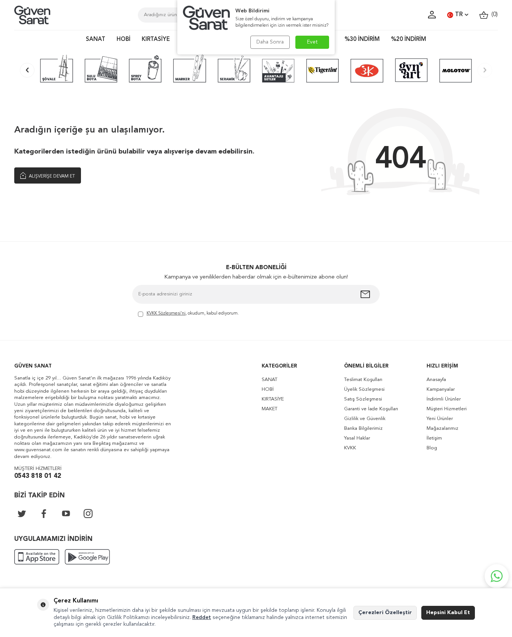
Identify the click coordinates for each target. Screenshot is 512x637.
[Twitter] (21, 513)
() (493, 15)
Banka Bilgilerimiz (363, 428)
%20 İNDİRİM (408, 39)
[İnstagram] (88, 513)
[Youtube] (65, 513)
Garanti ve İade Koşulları (371, 409)
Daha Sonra (270, 42)
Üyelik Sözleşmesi (364, 389)
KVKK (350, 448)
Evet (312, 42)
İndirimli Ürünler (444, 399)
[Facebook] (43, 513)
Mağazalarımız (442, 428)
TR (459, 15)
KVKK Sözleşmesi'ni (166, 313)
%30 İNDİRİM (362, 39)
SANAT (95, 39)
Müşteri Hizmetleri (447, 409)
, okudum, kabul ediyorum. (193, 313)
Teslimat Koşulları (363, 379)
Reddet (201, 617)
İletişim (434, 438)
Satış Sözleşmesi (363, 399)
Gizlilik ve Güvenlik (364, 418)
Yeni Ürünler (440, 418)
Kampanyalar (441, 389)
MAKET (269, 409)
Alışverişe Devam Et (51, 176)
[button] (27, 70)
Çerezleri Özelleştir (385, 612)
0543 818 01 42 (37, 476)
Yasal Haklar (357, 438)
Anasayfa (436, 379)
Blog (432, 448)
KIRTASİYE (156, 39)
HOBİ (123, 39)
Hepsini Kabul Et (448, 612)
